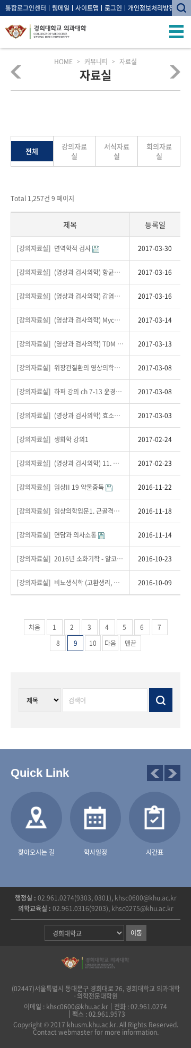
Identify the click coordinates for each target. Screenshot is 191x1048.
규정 (19, 71)
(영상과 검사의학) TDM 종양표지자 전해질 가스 (70, 344)
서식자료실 (116, 151)
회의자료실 (159, 151)
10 (93, 643)
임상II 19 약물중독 (61, 487)
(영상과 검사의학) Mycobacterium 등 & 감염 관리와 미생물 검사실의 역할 (70, 320)
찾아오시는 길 (36, 852)
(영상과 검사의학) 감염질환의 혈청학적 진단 (70, 296)
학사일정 (95, 852)
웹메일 (61, 8)
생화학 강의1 (52, 439)
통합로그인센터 (25, 8)
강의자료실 (74, 151)
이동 (136, 933)
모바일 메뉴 (176, 32)
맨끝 (130, 643)
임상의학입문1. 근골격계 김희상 (70, 511)
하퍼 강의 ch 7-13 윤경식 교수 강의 (70, 391)
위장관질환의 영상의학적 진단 (70, 368)
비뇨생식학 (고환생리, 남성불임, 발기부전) (70, 582)
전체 (31, 151)
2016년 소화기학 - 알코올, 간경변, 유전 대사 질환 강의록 (70, 559)
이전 (155, 773)
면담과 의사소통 (57, 535)
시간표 (154, 852)
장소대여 (171, 71)
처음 (34, 627)
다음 (110, 643)
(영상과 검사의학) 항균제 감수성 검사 (70, 272)
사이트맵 (87, 8)
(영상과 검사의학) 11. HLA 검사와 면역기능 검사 (70, 463)
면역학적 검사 (54, 248)
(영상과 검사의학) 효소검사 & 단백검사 (70, 415)
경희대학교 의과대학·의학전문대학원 (45, 32)
